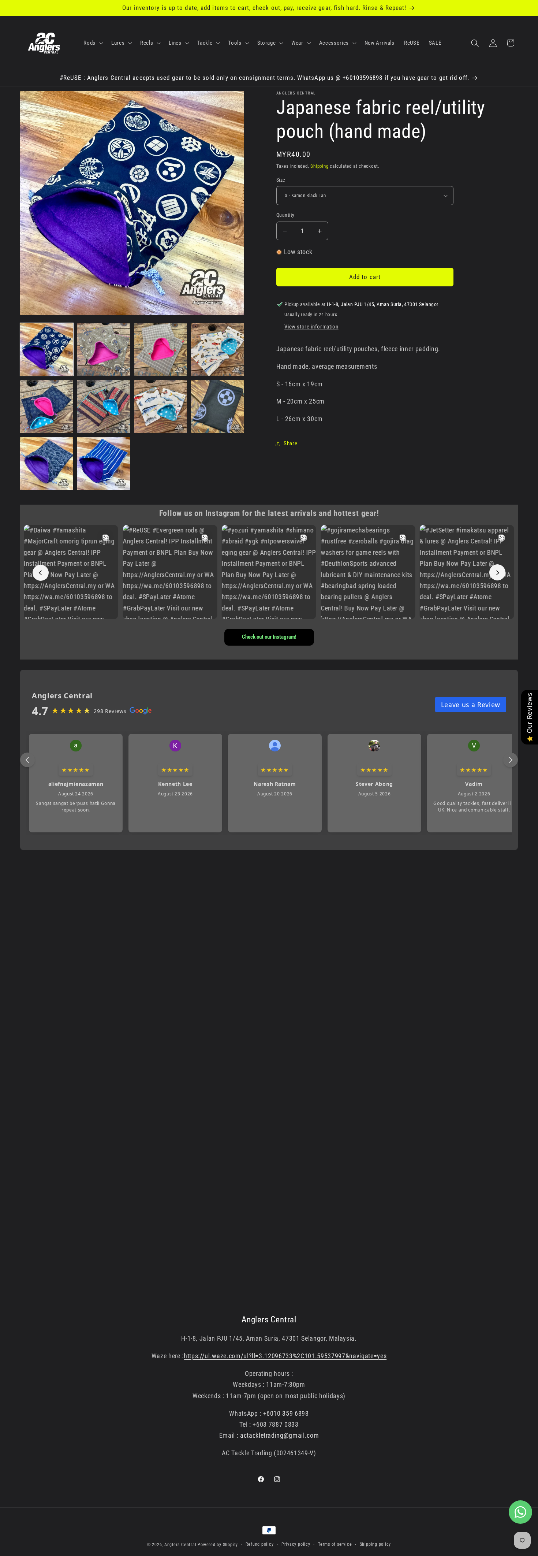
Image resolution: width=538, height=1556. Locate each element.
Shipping (319, 166)
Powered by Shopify (218, 1544)
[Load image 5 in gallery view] (46, 406)
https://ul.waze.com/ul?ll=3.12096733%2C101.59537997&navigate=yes (285, 1356)
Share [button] (290, 443)
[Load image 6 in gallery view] (103, 406)
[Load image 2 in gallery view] (103, 349)
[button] (93, 43)
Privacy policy (295, 1544)
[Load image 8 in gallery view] (217, 406)
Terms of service (335, 1544)
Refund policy (259, 1544)
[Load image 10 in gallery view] (103, 463)
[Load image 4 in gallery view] (217, 349)
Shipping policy (375, 1544)
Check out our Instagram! (269, 637)
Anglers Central (180, 1544)
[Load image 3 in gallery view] (160, 349)
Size (280, 180)
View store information (311, 326)
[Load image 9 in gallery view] (46, 463)
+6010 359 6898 (286, 1413)
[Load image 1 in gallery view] (46, 349)
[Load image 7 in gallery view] (160, 406)
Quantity (285, 215)
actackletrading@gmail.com (279, 1436)
